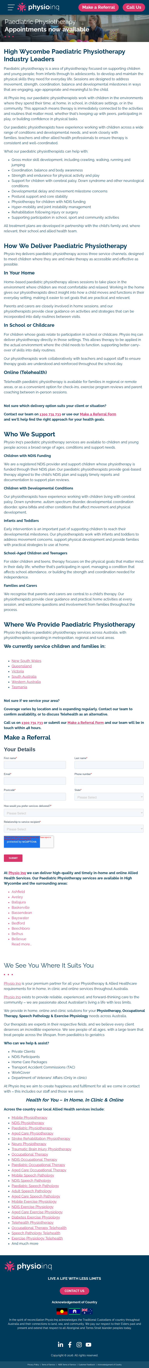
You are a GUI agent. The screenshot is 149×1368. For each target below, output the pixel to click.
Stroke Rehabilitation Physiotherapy (41, 1139)
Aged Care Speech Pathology (36, 1196)
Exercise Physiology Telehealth (37, 1238)
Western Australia (26, 682)
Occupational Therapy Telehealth (39, 1228)
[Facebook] (70, 1345)
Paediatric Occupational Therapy (38, 1165)
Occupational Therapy (30, 1154)
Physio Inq (17, 873)
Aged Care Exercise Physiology (37, 1212)
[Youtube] (88, 1345)
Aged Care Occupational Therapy (39, 1170)
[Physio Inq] (38, 7)
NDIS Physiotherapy (28, 1123)
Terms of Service (48, 1365)
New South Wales (26, 661)
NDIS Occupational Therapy (34, 1160)
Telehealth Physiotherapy (33, 1223)
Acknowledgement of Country (110, 1365)
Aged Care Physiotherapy (32, 1133)
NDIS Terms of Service (67, 1365)
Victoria (18, 671)
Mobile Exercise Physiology (34, 1202)
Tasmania (19, 687)
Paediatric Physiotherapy (32, 1128)
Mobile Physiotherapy (29, 1118)
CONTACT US (74, 1291)
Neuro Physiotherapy (29, 1144)
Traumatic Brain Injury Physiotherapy (41, 1149)
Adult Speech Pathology (32, 1191)
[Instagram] (79, 1345)
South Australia (24, 677)
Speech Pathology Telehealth (36, 1233)
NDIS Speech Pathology (31, 1181)
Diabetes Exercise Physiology (36, 1217)
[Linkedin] (60, 1345)
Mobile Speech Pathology (33, 1175)
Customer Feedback (87, 1365)
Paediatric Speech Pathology (35, 1186)
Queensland (22, 666)
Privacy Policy (33, 1365)
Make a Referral (98, 7)
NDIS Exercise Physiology (33, 1207)
